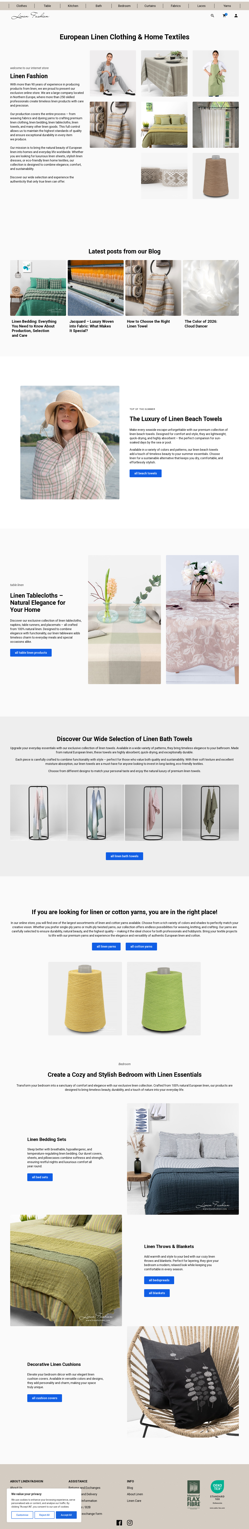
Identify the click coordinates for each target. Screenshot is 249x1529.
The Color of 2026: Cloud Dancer (201, 323)
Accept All (66, 1515)
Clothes (21, 6)
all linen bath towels (124, 856)
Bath (99, 6)
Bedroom (124, 6)
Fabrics (176, 6)
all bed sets (40, 1177)
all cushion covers (44, 1398)
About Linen (135, 1494)
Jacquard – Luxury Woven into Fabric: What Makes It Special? (91, 326)
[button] (224, 16)
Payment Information (83, 1500)
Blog (130, 1487)
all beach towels (145, 473)
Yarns (227, 6)
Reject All (44, 1515)
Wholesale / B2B (80, 1507)
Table (47, 6)
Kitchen (73, 6)
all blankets (157, 1293)
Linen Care (134, 1500)
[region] (44, 1505)
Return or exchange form (85, 1513)
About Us (16, 1487)
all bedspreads (159, 1280)
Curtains (150, 6)
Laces (202, 6)
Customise (22, 1515)
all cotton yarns (141, 946)
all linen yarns (106, 946)
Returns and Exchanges (84, 1487)
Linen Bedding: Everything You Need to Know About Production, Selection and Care (34, 328)
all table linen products (31, 652)
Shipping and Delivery (83, 1494)
